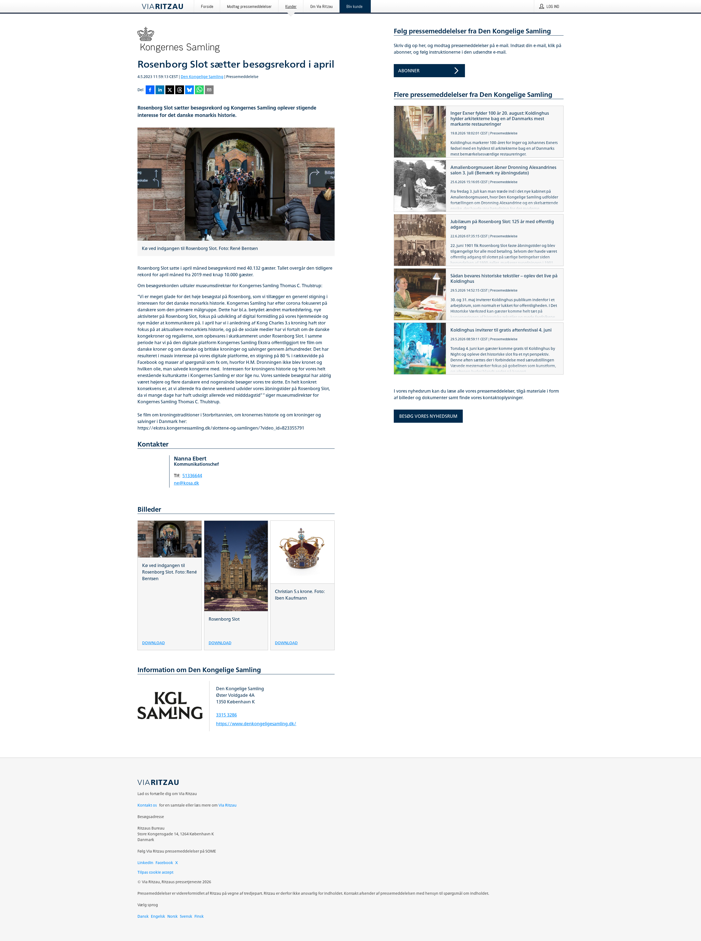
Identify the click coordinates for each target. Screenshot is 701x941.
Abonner (409, 70)
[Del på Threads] (179, 90)
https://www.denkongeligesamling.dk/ (256, 723)
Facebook (164, 862)
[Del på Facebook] (150, 90)
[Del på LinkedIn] (160, 90)
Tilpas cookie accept (155, 872)
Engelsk (158, 916)
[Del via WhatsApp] (199, 90)
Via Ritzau (228, 805)
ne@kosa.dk (186, 482)
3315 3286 (226, 715)
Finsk (199, 916)
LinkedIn (145, 862)
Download (153, 642)
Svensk (186, 916)
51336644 (192, 475)
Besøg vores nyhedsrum (428, 416)
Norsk (172, 916)
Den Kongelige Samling (202, 76)
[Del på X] (169, 90)
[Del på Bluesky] (189, 90)
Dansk (143, 916)
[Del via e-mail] (209, 90)
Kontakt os (147, 805)
